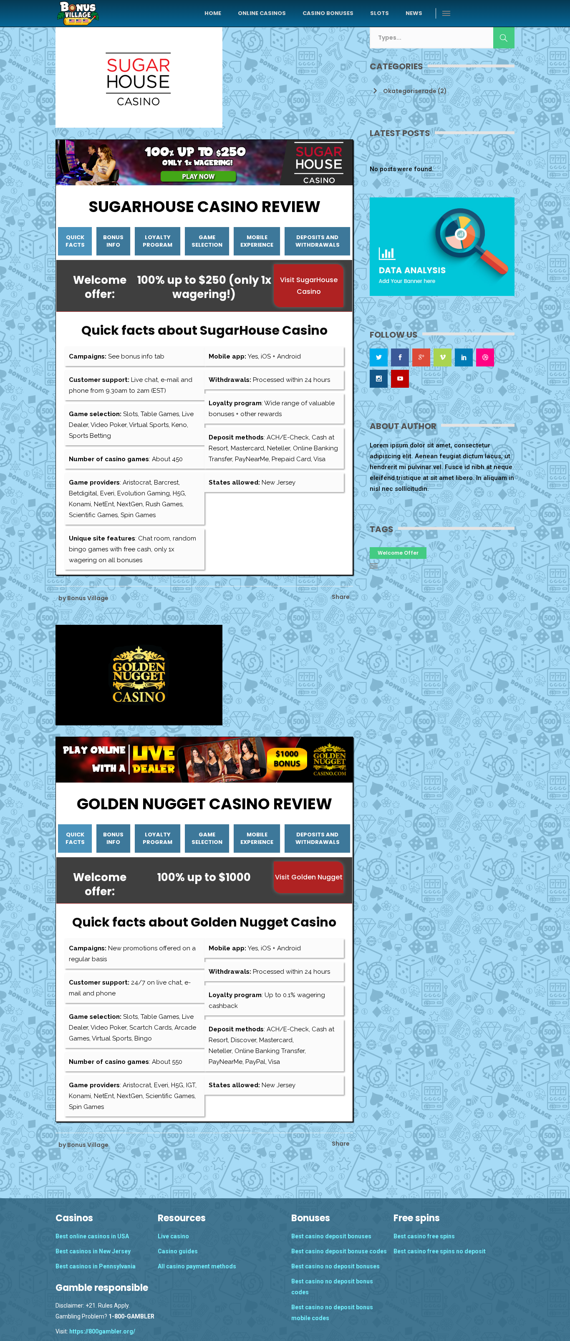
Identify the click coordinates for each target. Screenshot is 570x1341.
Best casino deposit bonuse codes (339, 1251)
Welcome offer (398, 552)
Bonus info (113, 241)
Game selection (207, 241)
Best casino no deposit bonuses (335, 1266)
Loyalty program (157, 241)
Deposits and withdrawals (317, 241)
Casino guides (178, 1251)
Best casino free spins (424, 1236)
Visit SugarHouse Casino (309, 285)
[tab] (75, 241)
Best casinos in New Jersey (93, 1251)
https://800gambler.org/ (101, 1331)
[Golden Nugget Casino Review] (138, 674)
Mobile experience (256, 241)
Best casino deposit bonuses (331, 1236)
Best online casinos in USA (92, 1236)
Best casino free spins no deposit (439, 1251)
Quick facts (75, 241)
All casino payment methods (197, 1266)
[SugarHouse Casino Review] (138, 77)
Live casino (173, 1236)
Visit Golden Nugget (309, 877)
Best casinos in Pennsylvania (95, 1266)
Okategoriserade (409, 91)
